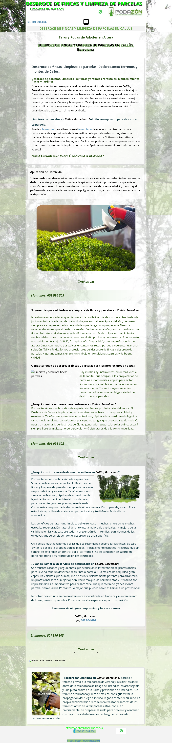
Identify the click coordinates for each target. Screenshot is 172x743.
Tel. (36, 22)
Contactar (86, 281)
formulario (85, 129)
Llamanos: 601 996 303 (47, 295)
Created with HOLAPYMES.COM (83, 740)
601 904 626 (88, 620)
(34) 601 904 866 (86, 731)
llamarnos (48, 129)
